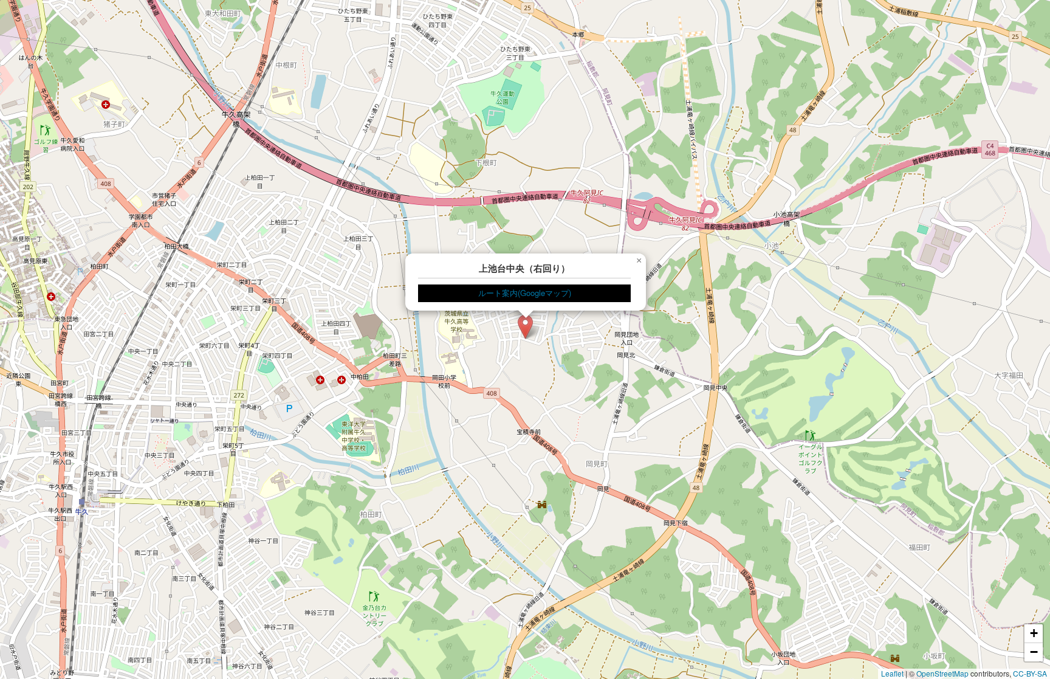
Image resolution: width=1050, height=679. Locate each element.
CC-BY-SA (1030, 673)
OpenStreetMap (942, 673)
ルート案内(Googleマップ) (524, 292)
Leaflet (892, 673)
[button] (525, 326)
